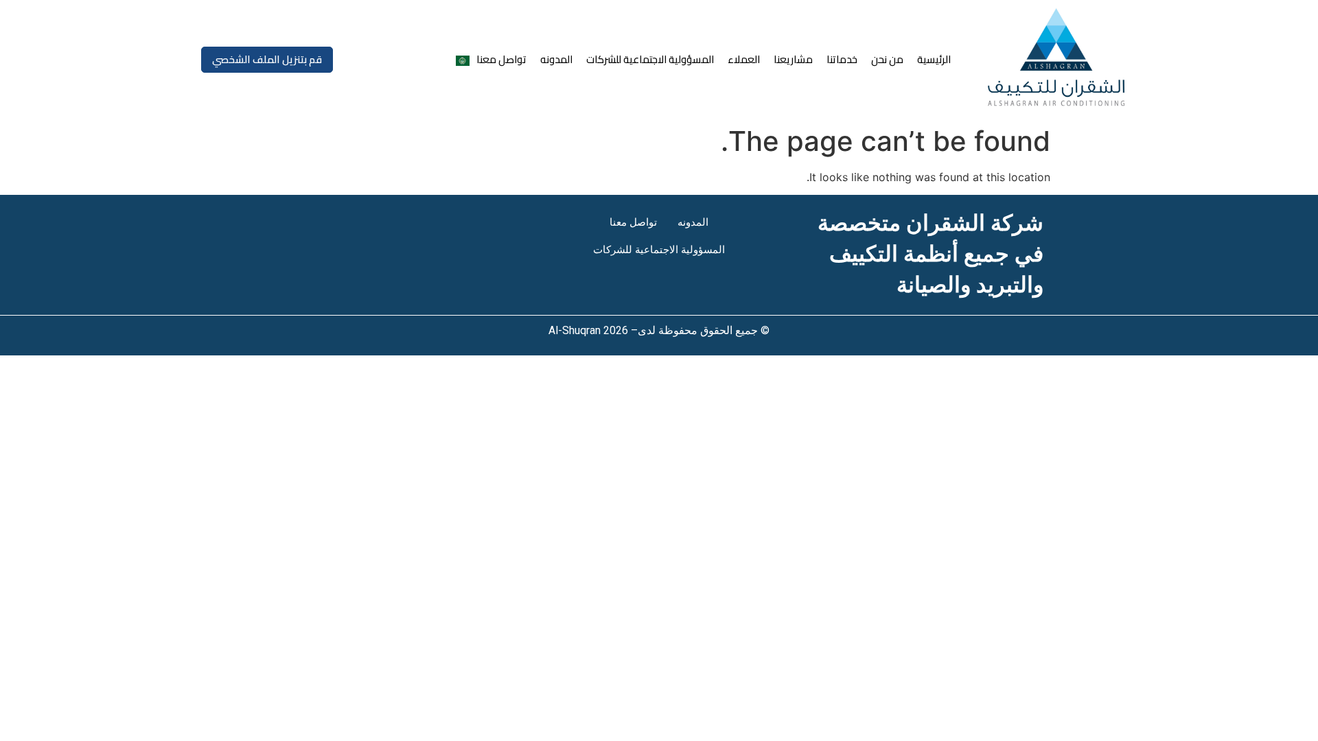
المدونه (556, 59)
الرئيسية (934, 59)
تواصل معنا (501, 59)
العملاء (744, 59)
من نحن (887, 59)
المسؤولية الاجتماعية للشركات (650, 59)
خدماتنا (841, 59)
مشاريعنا (793, 59)
